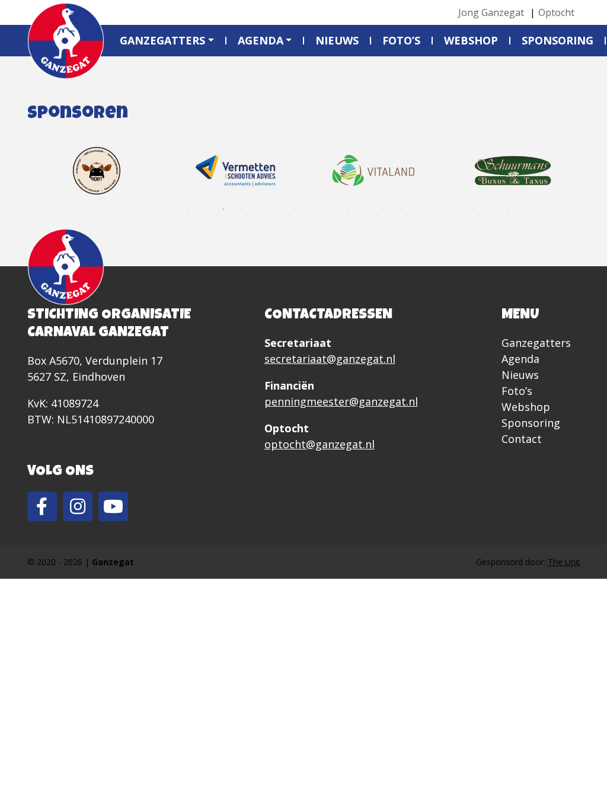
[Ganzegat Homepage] (65, 40)
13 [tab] (312, 209)
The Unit (564, 561)
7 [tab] (206, 209)
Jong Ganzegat (491, 12)
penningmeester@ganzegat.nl (341, 401)
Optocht (556, 12)
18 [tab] (401, 209)
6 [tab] (188, 209)
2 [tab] (117, 209)
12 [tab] (295, 209)
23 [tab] (490, 209)
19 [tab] (419, 209)
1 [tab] (99, 209)
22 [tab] (472, 209)
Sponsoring (557, 40)
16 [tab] (366, 209)
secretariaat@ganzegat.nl (329, 359)
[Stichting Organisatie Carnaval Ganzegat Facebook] (42, 506)
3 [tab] (134, 209)
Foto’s (401, 40)
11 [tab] (277, 209)
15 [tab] (348, 209)
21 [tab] (455, 209)
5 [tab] (170, 209)
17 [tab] (383, 209)
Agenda (260, 40)
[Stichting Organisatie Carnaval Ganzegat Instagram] (77, 506)
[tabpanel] (96, 170)
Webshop (471, 40)
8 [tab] (223, 209)
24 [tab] (508, 209)
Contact (521, 439)
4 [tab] (152, 209)
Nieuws (337, 40)
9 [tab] (241, 209)
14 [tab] (330, 209)
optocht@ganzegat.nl (319, 444)
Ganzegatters (162, 40)
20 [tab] (437, 209)
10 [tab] (259, 209)
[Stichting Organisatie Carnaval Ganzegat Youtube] (113, 506)
